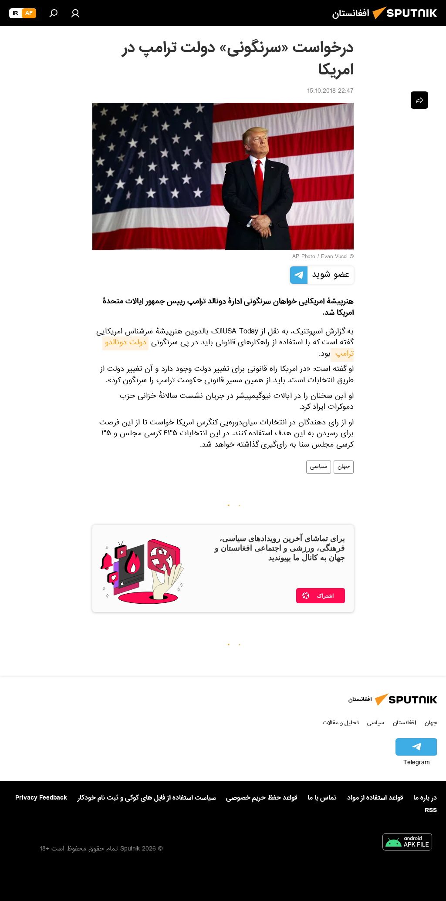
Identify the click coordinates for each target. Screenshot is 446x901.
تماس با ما (322, 798)
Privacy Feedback (41, 798)
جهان (344, 467)
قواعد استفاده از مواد (375, 798)
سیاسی (318, 467)
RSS (431, 810)
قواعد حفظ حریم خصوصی (261, 798)
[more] (419, 100)
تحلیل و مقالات (341, 723)
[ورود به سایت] (75, 13)
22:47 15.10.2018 (330, 92)
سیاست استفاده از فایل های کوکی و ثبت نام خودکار (147, 798)
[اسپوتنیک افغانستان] (407, 22)
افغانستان (404, 723)
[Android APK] (407, 843)
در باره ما (425, 798)
